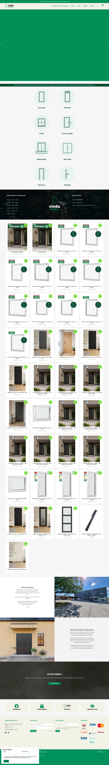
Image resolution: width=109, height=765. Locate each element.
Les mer (77, 731)
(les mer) (28, 757)
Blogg (44, 751)
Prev (1, 43)
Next (107, 43)
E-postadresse (24, 751)
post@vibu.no (79, 202)
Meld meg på (54, 683)
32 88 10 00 (80, 199)
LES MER (27, 607)
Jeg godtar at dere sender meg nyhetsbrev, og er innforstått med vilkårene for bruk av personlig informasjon (67, 728)
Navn (5, 751)
